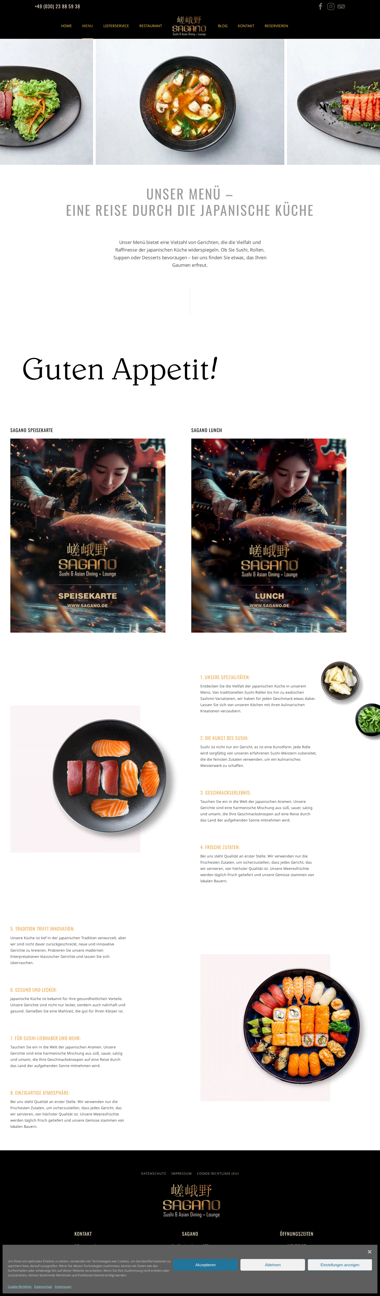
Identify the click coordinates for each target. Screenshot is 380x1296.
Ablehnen (273, 1265)
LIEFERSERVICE (116, 25)
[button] (369, 1251)
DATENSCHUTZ (153, 1173)
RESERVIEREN (276, 25)
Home (66, 25)
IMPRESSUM (181, 1173)
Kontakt (246, 25)
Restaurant (150, 25)
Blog (222, 25)
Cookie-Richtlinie (20, 1286)
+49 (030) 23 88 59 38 (57, 6)
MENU (87, 25)
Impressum (63, 1286)
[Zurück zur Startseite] (190, 26)
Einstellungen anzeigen (340, 1265)
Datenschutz (43, 1286)
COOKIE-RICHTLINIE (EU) (218, 1173)
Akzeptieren (205, 1265)
